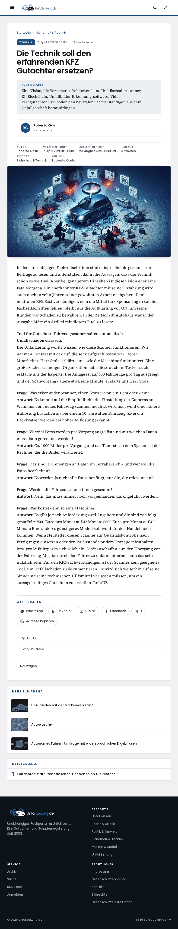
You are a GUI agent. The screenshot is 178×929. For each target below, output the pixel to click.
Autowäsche (41, 724)
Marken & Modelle (106, 847)
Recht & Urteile (103, 824)
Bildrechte (100, 894)
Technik (25, 42)
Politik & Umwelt (104, 831)
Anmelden (15, 894)
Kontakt (98, 887)
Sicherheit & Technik (51, 33)
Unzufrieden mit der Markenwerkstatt (62, 705)
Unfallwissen (101, 816)
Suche (12, 879)
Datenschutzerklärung (109, 879)
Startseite (24, 33)
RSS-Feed (14, 887)
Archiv (12, 871)
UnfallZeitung (102, 854)
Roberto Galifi (45, 125)
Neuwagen (28, 666)
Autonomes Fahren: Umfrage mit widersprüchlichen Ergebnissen (84, 743)
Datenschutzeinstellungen (112, 902)
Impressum (100, 871)
